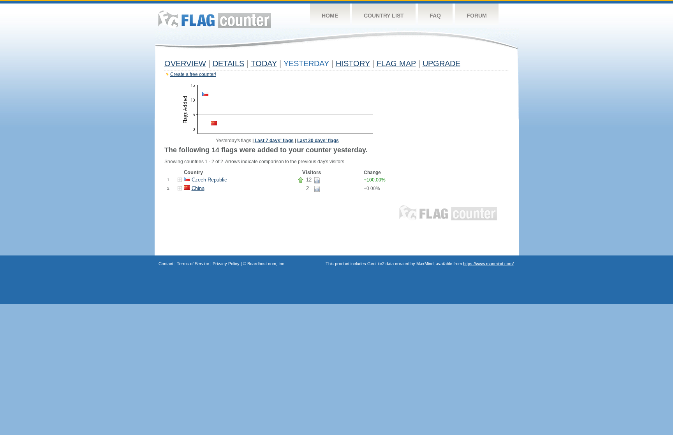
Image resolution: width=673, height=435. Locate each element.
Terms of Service (193, 263)
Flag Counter (214, 19)
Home (330, 15)
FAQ (435, 15)
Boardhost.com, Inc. (266, 263)
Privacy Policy (226, 263)
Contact (166, 263)
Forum (477, 15)
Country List (384, 15)
